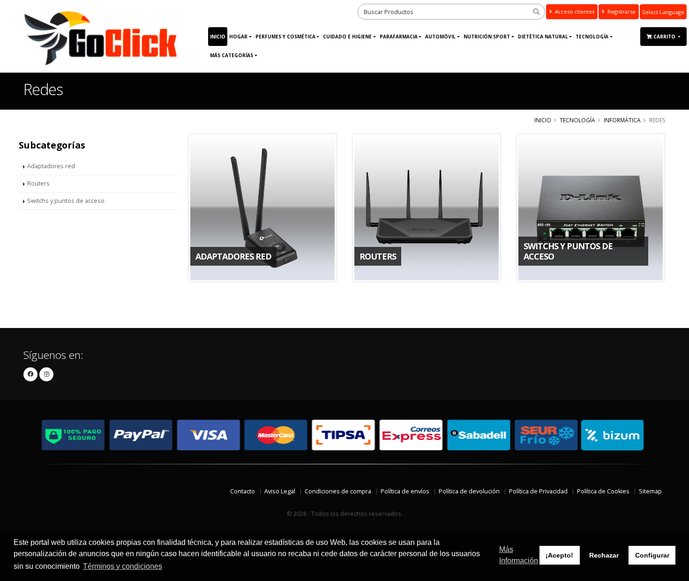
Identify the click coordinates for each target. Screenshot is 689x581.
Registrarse (621, 11)
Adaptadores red (51, 166)
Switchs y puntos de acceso (66, 201)
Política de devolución (469, 491)
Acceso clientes (574, 11)
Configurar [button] (652, 555)
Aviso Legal (279, 491)
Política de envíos (405, 491)
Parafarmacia (399, 36)
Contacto (242, 491)
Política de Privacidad (538, 491)
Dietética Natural (543, 36)
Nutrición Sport (487, 36)
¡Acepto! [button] (559, 555)
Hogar (238, 36)
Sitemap (650, 491)
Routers (38, 183)
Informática (622, 120)
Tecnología (592, 36)
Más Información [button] (518, 555)
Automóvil (440, 36)
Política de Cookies (603, 491)
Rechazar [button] (604, 555)
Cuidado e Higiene (347, 36)
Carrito (665, 36)
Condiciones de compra (338, 491)
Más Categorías (231, 55)
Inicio (217, 36)
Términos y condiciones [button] (122, 566)
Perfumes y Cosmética (285, 36)
